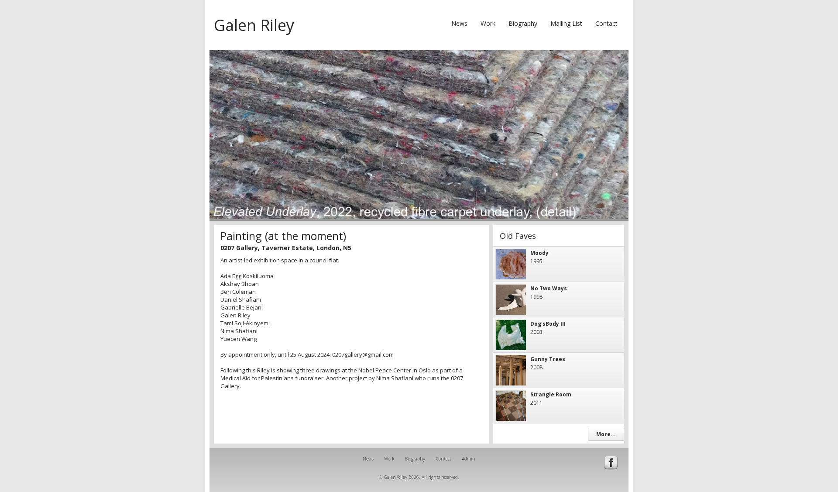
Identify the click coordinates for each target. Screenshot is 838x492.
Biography (522, 23)
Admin (468, 459)
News (459, 23)
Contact (606, 23)
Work (488, 23)
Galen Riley (254, 25)
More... (606, 434)
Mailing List (566, 23)
